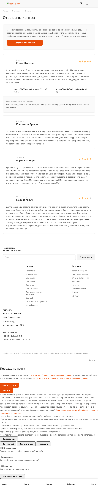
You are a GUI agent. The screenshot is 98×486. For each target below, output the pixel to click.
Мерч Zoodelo (32, 305)
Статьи (75, 292)
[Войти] (75, 4)
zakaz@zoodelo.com (11, 317)
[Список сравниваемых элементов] (81, 4)
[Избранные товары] (87, 4)
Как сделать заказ (80, 274)
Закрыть (6, 390)
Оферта (92, 360)
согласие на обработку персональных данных (50, 375)
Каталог (30, 266)
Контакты (76, 266)
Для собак (30, 278)
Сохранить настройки (12, 476)
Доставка (76, 281)
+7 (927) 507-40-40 (12, 313)
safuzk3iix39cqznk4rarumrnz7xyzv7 (30, 89)
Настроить (43, 444)
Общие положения (80, 278)
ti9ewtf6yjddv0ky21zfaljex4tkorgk (71, 89)
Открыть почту (9, 385)
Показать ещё (9, 439)
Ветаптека (30, 271)
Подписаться (86, 257)
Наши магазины (79, 288)
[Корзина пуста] (93, 4)
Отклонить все (26, 444)
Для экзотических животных (34, 293)
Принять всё (8, 444)
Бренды (75, 296)
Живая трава (31, 274)
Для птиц (30, 285)
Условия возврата (79, 271)
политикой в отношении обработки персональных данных (60, 378)
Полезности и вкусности (36, 301)
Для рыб (29, 298)
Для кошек (30, 281)
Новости (75, 285)
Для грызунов (32, 288)
